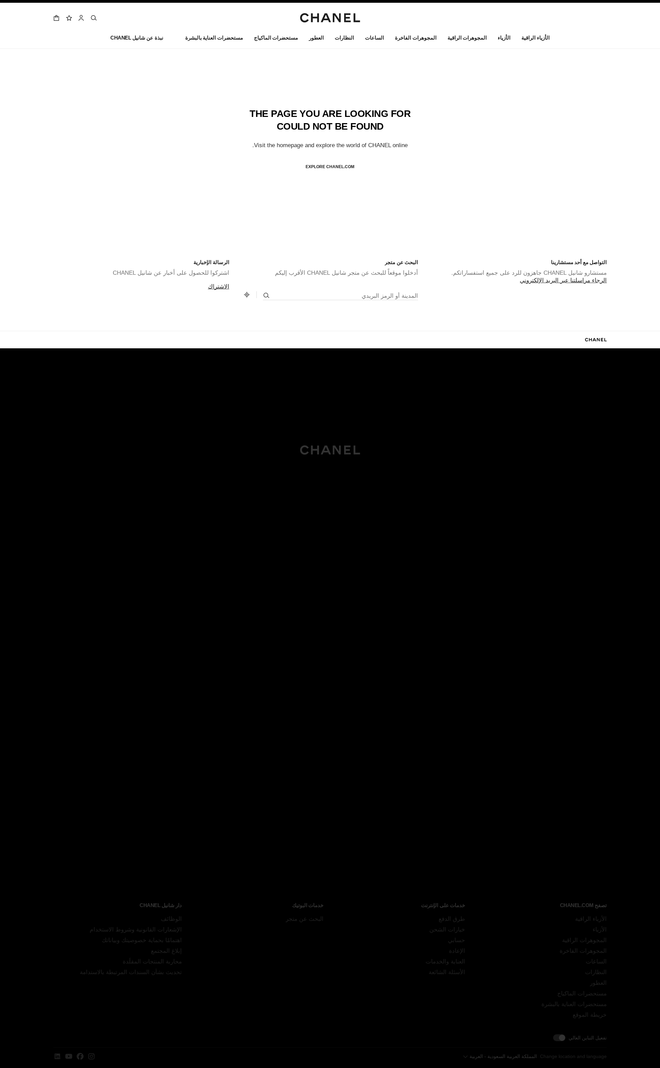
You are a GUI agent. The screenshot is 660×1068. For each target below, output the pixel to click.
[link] (69, 17)
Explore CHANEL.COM (330, 166)
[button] (504, 39)
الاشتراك (218, 286)
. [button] (330, 178)
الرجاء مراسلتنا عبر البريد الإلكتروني (563, 280)
